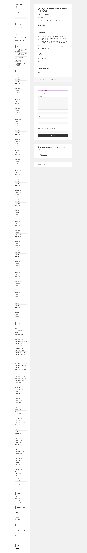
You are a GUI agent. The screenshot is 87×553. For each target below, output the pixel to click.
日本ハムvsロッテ (18, 455)
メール (39, 116)
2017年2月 (17, 274)
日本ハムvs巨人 (18, 458)
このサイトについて (18, 484)
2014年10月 (17, 312)
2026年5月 (17, 79)
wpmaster (54, 14)
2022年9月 (17, 152)
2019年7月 (17, 221)
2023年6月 (17, 136)
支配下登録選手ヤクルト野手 (20, 352)
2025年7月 (17, 92)
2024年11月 (17, 105)
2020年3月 (17, 207)
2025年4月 (17, 97)
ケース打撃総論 (18, 418)
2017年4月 (17, 270)
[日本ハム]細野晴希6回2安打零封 (20, 57)
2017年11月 (17, 258)
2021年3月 (17, 185)
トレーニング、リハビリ (19, 422)
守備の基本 (17, 409)
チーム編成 (17, 425)
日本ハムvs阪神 (18, 460)
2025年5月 (17, 96)
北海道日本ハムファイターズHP (20, 530)
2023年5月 (17, 137)
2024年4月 (17, 117)
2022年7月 (17, 156)
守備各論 (16, 328)
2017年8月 (17, 263)
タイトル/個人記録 (18, 478)
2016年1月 (17, 298)
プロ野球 (16, 480)
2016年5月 (17, 290)
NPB (39, 72)
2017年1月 (17, 276)
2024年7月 (17, 112)
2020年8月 (17, 197)
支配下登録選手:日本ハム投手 (20, 363)
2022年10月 (17, 150)
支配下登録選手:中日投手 (19, 337)
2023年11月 (17, 126)
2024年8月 (17, 110)
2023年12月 (17, 125)
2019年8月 (17, 219)
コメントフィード (18, 500)
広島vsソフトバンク (18, 440)
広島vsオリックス (18, 446)
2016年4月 (17, 292)
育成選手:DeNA (18, 391)
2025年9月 (17, 88)
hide (43, 25)
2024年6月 (17, 114)
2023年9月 (17, 130)
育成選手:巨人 (17, 382)
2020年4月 (17, 205)
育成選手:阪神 (17, 384)
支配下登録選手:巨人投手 (19, 334)
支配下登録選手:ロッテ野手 (19, 378)
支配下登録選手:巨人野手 (19, 345)
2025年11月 (17, 85)
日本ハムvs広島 (18, 464)
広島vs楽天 (17, 444)
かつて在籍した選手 (18, 486)
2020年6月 (17, 201)
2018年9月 (17, 239)
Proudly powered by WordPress (43, 164)
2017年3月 (17, 272)
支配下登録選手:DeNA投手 (19, 343)
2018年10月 (17, 238)
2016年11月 (17, 279)
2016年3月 (17, 294)
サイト (39, 121)
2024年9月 (17, 108)
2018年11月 (17, 236)
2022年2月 (17, 165)
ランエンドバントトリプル (19, 27)
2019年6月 (17, 223)
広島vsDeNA (17, 438)
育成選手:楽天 (17, 402)
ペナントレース (18, 469)
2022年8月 (17, 154)
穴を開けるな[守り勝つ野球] (20, 40)
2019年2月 (17, 230)
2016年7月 (17, 287)
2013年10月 (17, 316)
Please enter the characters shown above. (47, 128)
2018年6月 (17, 245)
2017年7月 (17, 265)
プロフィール (17, 12)
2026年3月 (17, 83)
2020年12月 (17, 190)
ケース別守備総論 (18, 330)
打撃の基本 (17, 415)
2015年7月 (17, 307)
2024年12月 (17, 103)
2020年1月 (17, 210)
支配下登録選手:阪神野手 (19, 346)
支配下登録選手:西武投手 (19, 361)
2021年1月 (17, 188)
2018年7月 (17, 243)
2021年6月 (17, 179)
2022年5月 (17, 159)
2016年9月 (17, 283)
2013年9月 (17, 318)
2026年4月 (17, 81)
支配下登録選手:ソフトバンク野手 (21, 369)
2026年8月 (17, 74)
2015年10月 (17, 303)
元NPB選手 (17, 424)
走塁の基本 (17, 407)
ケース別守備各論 (18, 326)
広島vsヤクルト (18, 436)
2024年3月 (17, 119)
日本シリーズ (17, 473)
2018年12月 (17, 234)
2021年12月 (17, 168)
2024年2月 (17, 121)
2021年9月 (17, 174)
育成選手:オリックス (18, 395)
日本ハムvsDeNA (18, 467)
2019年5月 (17, 225)
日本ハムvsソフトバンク (19, 449)
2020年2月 (17, 208)
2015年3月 (17, 310)
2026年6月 (17, 77)
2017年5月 (17, 269)
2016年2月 (17, 296)
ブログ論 (16, 482)
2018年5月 (17, 247)
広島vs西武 (17, 442)
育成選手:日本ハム (18, 398)
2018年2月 (17, 252)
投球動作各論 (17, 413)
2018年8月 (17, 241)
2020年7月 (17, 199)
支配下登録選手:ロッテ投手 (19, 365)
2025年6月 (17, 94)
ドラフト (16, 427)
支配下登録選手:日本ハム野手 (20, 376)
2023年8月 (17, 132)
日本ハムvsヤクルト (18, 466)
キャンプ (16, 475)
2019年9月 (17, 218)
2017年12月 (17, 256)
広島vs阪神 (17, 433)
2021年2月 (17, 187)
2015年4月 (17, 309)
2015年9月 (17, 305)
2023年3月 (17, 141)
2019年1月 (17, 232)
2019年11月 (17, 214)
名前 (38, 111)
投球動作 (16, 411)
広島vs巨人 (17, 431)
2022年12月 (17, 147)
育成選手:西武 (17, 396)
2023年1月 (17, 145)
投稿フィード (17, 498)
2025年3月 (17, 99)
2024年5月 (17, 116)
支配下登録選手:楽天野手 (19, 380)
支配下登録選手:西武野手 (19, 374)
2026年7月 (17, 75)
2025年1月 (17, 101)
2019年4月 (17, 227)
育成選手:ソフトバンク (19, 393)
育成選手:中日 (17, 385)
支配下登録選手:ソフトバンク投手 (21, 356)
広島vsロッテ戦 (18, 447)
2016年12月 (17, 278)
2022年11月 (17, 148)
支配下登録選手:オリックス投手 (20, 358)
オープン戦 (17, 476)
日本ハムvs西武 (18, 453)
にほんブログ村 (18, 519)
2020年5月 (17, 203)
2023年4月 (17, 139)
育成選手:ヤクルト (18, 389)
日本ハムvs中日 (18, 462)
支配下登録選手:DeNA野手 (19, 354)
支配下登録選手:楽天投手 (19, 367)
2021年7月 (17, 177)
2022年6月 (17, 157)
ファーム (16, 429)
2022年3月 (17, 163)
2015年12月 (17, 299)
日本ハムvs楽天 (18, 456)
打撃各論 (16, 420)
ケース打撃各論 (18, 416)
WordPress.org (18, 502)
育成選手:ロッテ (18, 400)
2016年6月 (17, 289)
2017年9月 (17, 261)
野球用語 (16, 332)
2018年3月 (17, 250)
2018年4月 (17, 248)
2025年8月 (17, 90)
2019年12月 (17, 212)
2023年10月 (17, 128)
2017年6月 (17, 267)
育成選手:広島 (17, 387)
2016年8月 (17, 285)
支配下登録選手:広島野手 (19, 350)
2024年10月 (17, 106)
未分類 (16, 487)
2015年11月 (17, 301)
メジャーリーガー (18, 404)
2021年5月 (17, 181)
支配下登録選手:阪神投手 (19, 336)
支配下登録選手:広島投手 (19, 339)
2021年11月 (17, 170)
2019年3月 (17, 228)
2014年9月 (17, 314)
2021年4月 (17, 183)
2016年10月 (17, 281)
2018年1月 (17, 254)
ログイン (16, 496)
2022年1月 (17, 167)
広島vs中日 (17, 435)
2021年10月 (17, 172)
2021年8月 (17, 176)
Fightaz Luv (18, 4)
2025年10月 (17, 86)
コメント (40, 96)
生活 (16, 405)
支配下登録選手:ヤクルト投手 (20, 341)
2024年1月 (17, 123)
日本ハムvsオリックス (19, 451)
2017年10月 (17, 259)
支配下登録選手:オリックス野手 (20, 372)
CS (15, 471)
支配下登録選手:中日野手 (19, 348)
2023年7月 (17, 134)
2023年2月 (17, 143)
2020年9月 (17, 196)
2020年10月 (17, 194)
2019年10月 (17, 216)
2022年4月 (17, 161)
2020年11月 (17, 192)
